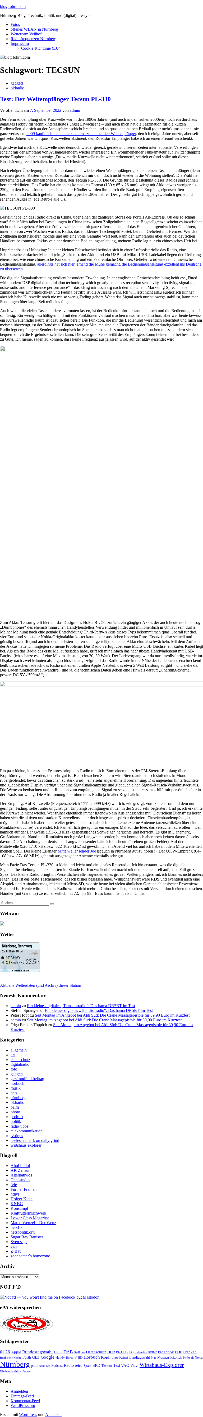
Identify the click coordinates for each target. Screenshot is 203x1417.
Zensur (26, 1371)
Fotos (15, 24)
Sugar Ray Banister (27, 1237)
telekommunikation (27, 1131)
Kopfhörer (109, 1357)
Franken (190, 1352)
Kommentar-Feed (25, 1401)
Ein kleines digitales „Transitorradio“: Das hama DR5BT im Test (81, 1005)
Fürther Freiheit (23, 1189)
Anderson (53, 1414)
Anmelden (19, 1391)
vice (14, 1246)
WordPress (28, 1414)
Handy (60, 1357)
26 (7, 1351)
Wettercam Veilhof (26, 34)
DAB (68, 1351)
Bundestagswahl (37, 1351)
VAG (125, 1365)
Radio (69, 1365)
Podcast (57, 1366)
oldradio (17, 88)
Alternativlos (21, 1175)
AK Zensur (20, 1170)
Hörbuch (92, 1357)
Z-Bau (16, 1251)
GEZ (36, 1357)
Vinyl (134, 1366)
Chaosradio (20, 1180)
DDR (111, 1352)
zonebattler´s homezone (30, 1256)
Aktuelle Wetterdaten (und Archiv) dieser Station (40, 985)
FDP (178, 1352)
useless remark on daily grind (35, 1140)
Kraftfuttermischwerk (28, 1213)
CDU (58, 1352)
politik (16, 1121)
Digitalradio (138, 1352)
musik (16, 1088)
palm (15, 1107)
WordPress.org (23, 1405)
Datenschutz (96, 1352)
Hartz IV (71, 1357)
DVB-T (152, 1352)
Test (116, 1365)
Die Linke (122, 1352)
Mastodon (91, 1297)
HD (80, 1357)
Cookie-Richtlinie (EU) (40, 48)
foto (14, 1069)
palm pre (44, 1365)
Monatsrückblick (169, 1357)
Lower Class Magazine (30, 1218)
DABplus (79, 1352)
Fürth (26, 1357)
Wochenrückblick (10, 1371)
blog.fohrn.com (13, 6)
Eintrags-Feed (22, 1396)
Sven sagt (19, 1241)
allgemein (19, 1050)
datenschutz (20, 1059)
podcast (17, 1116)
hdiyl (15, 1194)
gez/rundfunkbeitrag (27, 1078)
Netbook (188, 1357)
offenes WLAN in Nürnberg (34, 29)
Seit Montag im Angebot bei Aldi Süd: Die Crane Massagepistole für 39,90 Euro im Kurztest (112, 1015)
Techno (107, 1366)
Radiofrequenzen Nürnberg (33, 38)
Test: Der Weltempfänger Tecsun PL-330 (55, 99)
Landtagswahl (139, 1357)
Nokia (198, 1357)
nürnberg (18, 1097)
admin (75, 110)
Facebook (166, 1352)
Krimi (123, 1357)
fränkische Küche (10, 1357)
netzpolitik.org (23, 1232)
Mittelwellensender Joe (77, 851)
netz (14, 1093)
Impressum (20, 43)
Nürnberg (15, 1364)
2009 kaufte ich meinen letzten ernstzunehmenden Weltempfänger (81, 133)
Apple (16, 1352)
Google (47, 1357)
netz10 (16, 1227)
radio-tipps (19, 1126)
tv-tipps (17, 1135)
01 (2, 1352)
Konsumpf (19, 1208)
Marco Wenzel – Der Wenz (33, 1222)
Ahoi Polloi (20, 1165)
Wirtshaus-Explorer (162, 1365)
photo (15, 1112)
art (13, 1055)
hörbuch (17, 1083)
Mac (153, 1357)
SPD (96, 1365)
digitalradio (20, 1064)
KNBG (17, 1203)
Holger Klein (22, 1199)
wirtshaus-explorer (26, 1145)
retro (78, 1365)
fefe (14, 1184)
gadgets (17, 83)
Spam (87, 1366)
